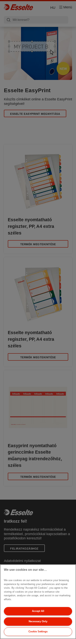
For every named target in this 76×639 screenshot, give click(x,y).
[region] (38, 601)
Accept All (38, 611)
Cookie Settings (38, 631)
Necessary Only (38, 621)
